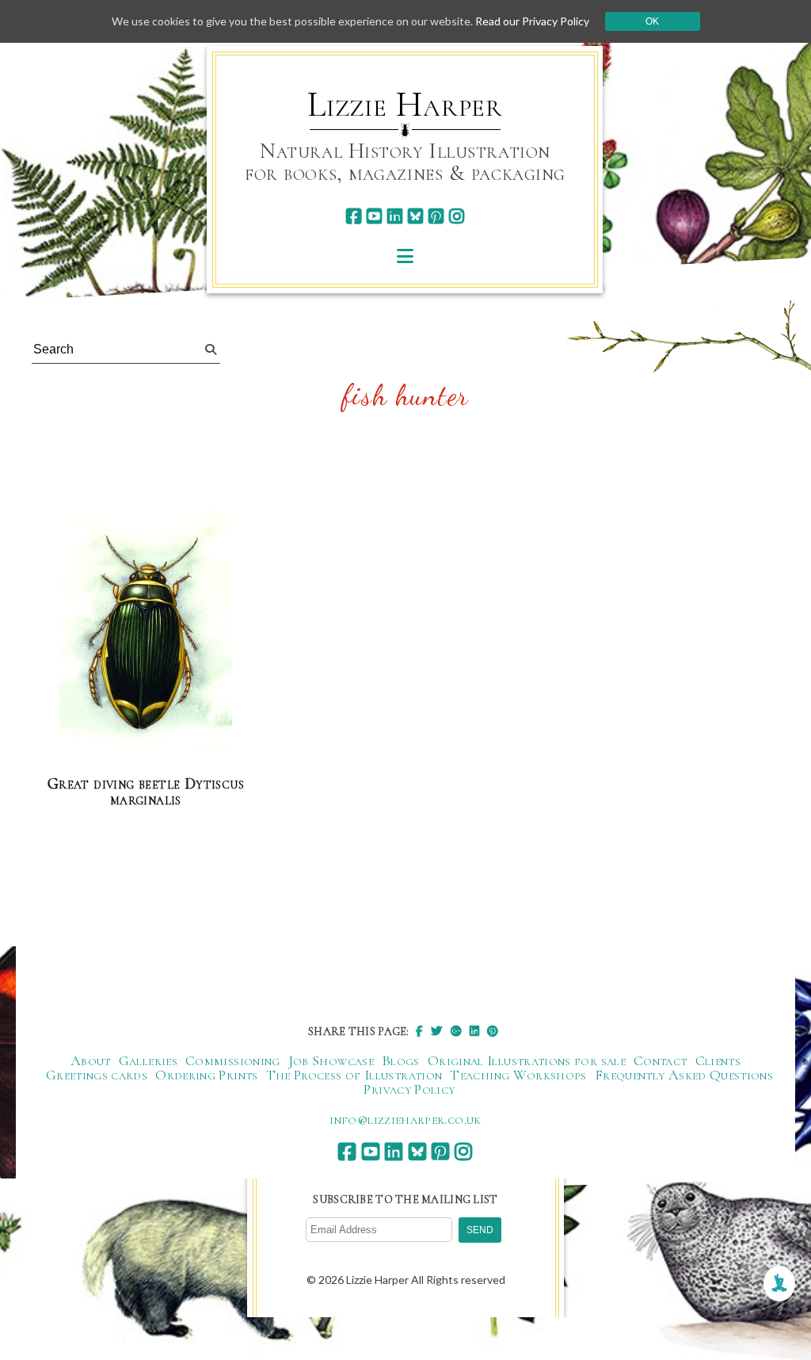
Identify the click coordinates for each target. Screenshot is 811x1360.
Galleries (148, 1060)
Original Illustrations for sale (527, 1060)
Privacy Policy (409, 1089)
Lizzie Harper (405, 104)
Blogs (401, 1060)
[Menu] (405, 255)
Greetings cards (96, 1074)
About (90, 1060)
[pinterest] (436, 216)
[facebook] (353, 216)
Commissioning (232, 1060)
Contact (660, 1060)
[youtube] (374, 216)
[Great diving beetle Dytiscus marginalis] (145, 636)
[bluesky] (415, 216)
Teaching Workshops (518, 1074)
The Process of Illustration (354, 1074)
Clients (718, 1060)
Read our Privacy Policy (532, 21)
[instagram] (456, 216)
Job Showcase (331, 1060)
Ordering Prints (206, 1074)
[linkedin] (394, 216)
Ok (652, 21)
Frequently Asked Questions (684, 1074)
